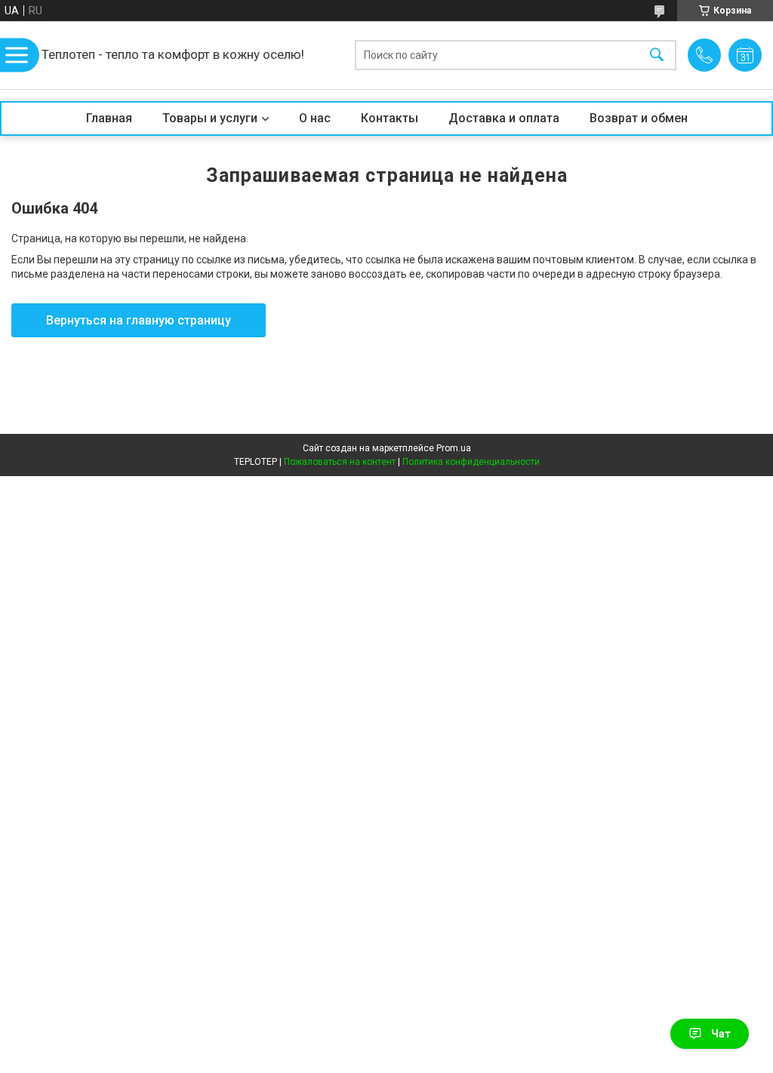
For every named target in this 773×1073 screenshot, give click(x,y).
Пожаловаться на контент (340, 462)
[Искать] (657, 55)
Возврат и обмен (639, 118)
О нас (315, 118)
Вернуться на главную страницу (138, 320)
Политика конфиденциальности (471, 462)
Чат (721, 1034)
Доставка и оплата (503, 118)
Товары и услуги (209, 118)
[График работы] (745, 55)
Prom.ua (453, 448)
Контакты (389, 118)
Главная (109, 118)
